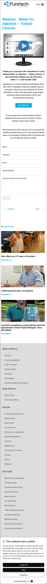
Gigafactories (9, 446)
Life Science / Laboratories (14, 432)
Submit (6, 198)
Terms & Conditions (12, 400)
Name (5, 147)
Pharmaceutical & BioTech (14, 414)
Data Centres (9, 423)
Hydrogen (8, 464)
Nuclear (7, 459)
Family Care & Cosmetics (13, 450)
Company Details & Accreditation (16, 383)
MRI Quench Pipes (11, 519)
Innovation (8, 374)
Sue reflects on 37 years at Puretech (18, 256)
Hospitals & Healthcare (13, 437)
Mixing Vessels (10, 505)
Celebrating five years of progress (17, 291)
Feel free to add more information (14, 178)
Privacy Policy (9, 395)
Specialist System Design (14, 487)
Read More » (6, 260)
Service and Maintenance (14, 528)
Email (4, 163)
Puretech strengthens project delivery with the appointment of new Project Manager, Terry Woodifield (23, 327)
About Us (8, 355)
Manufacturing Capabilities (14, 478)
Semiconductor (10, 427)
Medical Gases (10, 418)
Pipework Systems (11, 492)
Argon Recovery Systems (14, 524)
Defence (8, 455)
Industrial (8, 441)
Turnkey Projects (11, 483)
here (18, 80)
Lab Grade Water (11, 501)
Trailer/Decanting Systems (14, 510)
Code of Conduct (11, 365)
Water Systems (10, 496)
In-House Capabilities (12, 360)
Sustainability (9, 378)
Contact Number (8, 170)
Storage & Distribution (12, 515)
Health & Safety (10, 369)
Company (6, 155)
